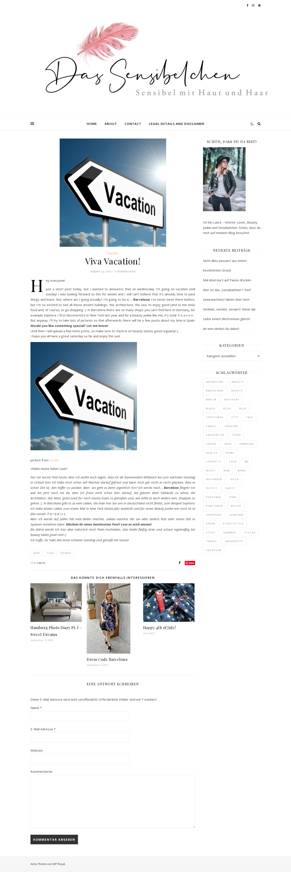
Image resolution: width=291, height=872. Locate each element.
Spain (36, 553)
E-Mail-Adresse (43, 729)
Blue (243, 408)
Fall (249, 417)
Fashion (231, 426)
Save (191, 562)
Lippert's (213, 461)
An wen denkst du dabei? (221, 328)
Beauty (237, 390)
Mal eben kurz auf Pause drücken (227, 280)
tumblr (54, 460)
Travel (113, 253)
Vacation (66, 553)
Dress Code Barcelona (107, 659)
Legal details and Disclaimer (176, 123)
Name (36, 708)
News (242, 470)
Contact (133, 123)
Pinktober (214, 505)
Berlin (211, 399)
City (234, 417)
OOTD (234, 479)
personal (214, 497)
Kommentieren (41, 771)
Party (230, 488)
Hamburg (246, 443)
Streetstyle (233, 523)
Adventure (215, 381)
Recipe (236, 505)
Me (247, 461)
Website (36, 750)
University (234, 541)
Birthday (231, 399)
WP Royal (59, 864)
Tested (250, 532)
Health (212, 452)
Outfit (212, 488)
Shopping (214, 514)
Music (211, 470)
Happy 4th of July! (159, 627)
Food (237, 434)
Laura (41, 563)
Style (210, 532)
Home (92, 123)
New (226, 470)
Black (210, 408)
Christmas (214, 417)
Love (233, 461)
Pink (232, 497)
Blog (227, 408)
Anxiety (238, 381)
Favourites (215, 434)
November (214, 479)
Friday (211, 443)
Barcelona (214, 390)
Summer (229, 532)
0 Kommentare (125, 271)
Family (211, 426)
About (111, 123)
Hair (228, 443)
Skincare (236, 514)
